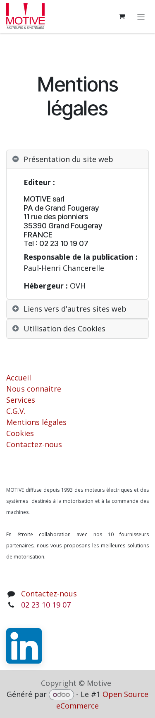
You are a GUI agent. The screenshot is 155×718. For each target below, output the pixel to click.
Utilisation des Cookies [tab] (64, 328)
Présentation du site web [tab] (68, 159)
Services (20, 400)
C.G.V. (16, 411)
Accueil (18, 377)
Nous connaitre (33, 389)
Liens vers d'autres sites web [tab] (75, 309)
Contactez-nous (34, 444)
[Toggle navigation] (141, 16)
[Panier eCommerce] (122, 16)
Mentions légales (36, 422)
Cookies (20, 433)
